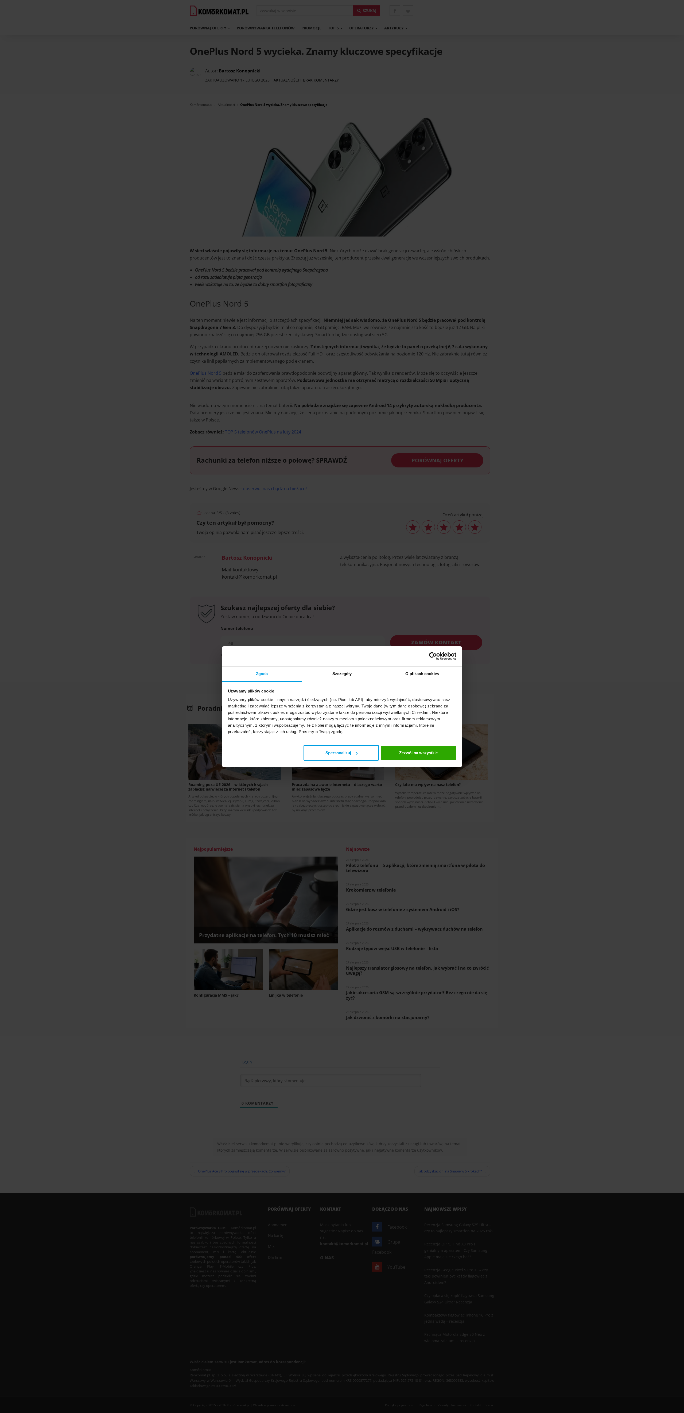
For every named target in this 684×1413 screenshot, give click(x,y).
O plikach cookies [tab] (422, 673)
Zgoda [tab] (262, 673)
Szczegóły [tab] (342, 673)
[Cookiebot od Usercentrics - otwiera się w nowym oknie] (433, 656)
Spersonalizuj (338, 752)
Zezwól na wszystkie (418, 752)
